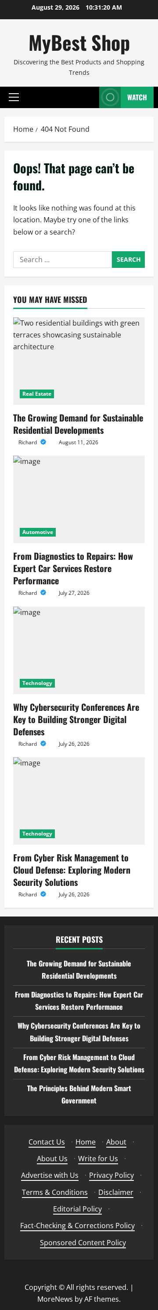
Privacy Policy (111, 1175)
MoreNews (55, 1299)
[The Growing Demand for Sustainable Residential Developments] (79, 361)
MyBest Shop (79, 42)
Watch (137, 97)
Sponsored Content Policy (83, 1242)
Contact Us (47, 1142)
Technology (37, 683)
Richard (28, 442)
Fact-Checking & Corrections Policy (77, 1225)
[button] (13, 97)
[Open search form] (88, 97)
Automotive (37, 532)
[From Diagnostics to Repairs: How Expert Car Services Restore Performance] (79, 499)
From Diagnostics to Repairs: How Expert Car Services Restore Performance (73, 568)
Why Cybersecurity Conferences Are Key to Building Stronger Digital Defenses (76, 719)
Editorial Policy (77, 1209)
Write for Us (98, 1158)
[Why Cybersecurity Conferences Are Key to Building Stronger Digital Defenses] (79, 650)
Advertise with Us (50, 1175)
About (116, 1142)
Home (85, 1142)
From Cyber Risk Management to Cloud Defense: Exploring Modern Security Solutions (71, 870)
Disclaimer (115, 1192)
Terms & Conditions (55, 1192)
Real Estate (36, 393)
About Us (52, 1158)
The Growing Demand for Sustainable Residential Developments (78, 423)
